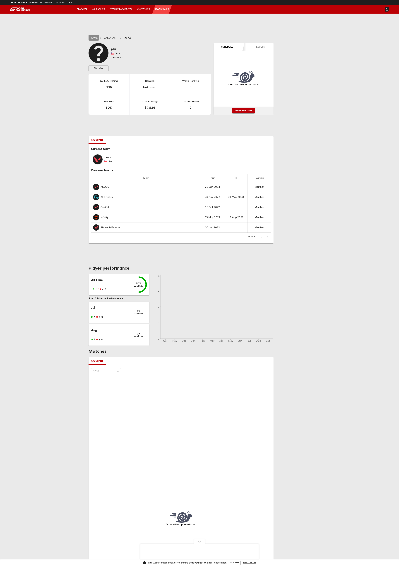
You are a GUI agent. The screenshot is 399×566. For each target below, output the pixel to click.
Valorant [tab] (97, 140)
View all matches (243, 110)
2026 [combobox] (96, 371)
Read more (249, 562)
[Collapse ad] (199, 541)
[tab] (227, 47)
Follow (98, 68)
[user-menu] (387, 9)
